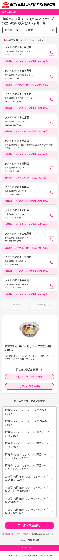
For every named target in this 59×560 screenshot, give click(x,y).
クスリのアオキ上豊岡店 (18, 94)
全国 (18, 534)
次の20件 (41, 305)
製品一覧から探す (31, 386)
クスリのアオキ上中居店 (18, 47)
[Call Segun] (51, 53)
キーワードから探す (32, 377)
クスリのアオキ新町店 (17, 210)
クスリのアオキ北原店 (17, 117)
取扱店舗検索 (7, 534)
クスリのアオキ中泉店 (17, 280)
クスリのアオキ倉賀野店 (18, 70)
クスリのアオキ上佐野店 (18, 233)
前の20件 (18, 305)
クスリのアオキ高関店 (17, 163)
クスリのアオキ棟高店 (17, 140)
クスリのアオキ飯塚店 (17, 187)
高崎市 (29, 30)
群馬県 (25, 534)
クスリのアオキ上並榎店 (18, 257)
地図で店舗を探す (31, 525)
